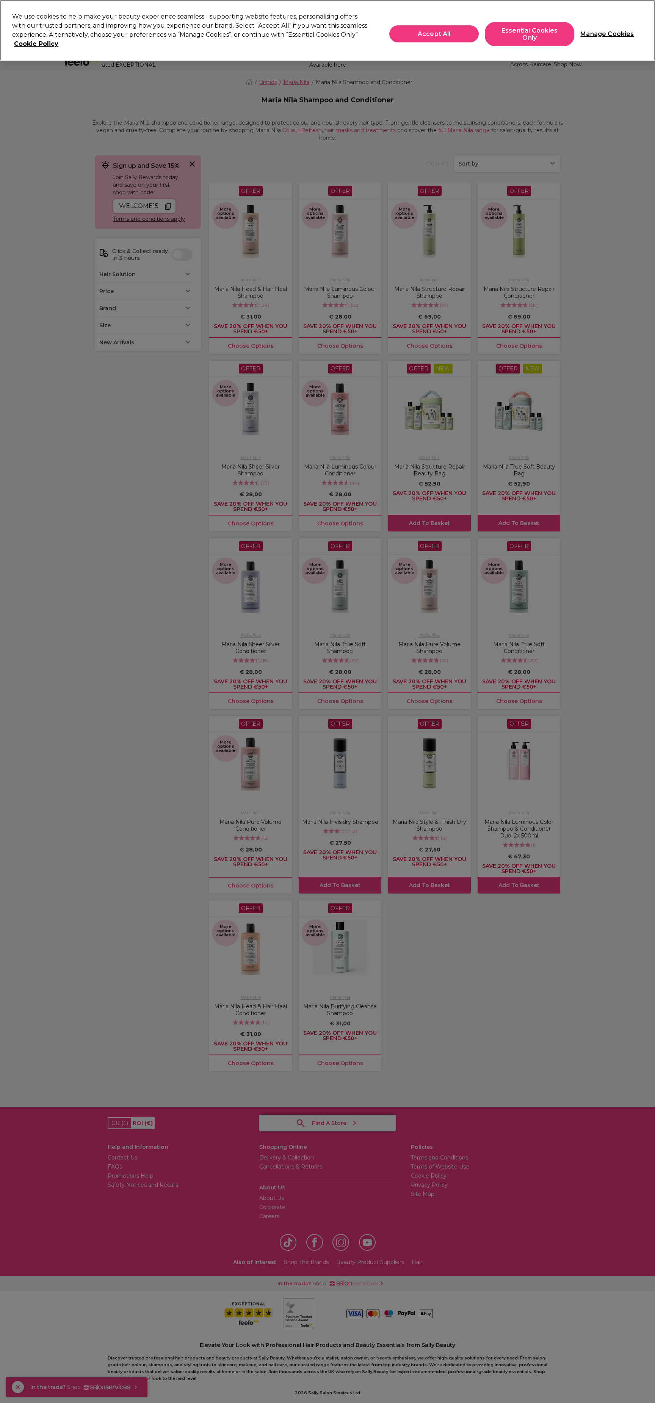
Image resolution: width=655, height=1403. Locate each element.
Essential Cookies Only (529, 34)
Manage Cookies (604, 33)
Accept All (434, 33)
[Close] (643, 29)
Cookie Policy (36, 43)
